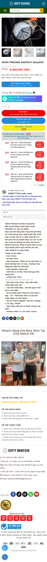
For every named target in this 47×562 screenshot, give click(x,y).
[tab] (23, 212)
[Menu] (5, 11)
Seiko (40, 16)
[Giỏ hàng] (43, 4)
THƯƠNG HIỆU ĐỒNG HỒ (24, 16)
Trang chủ (7, 16)
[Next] (42, 32)
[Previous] (5, 32)
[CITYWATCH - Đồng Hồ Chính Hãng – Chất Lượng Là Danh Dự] (20, 4)
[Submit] (41, 10)
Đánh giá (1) (7, 217)
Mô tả (5, 212)
